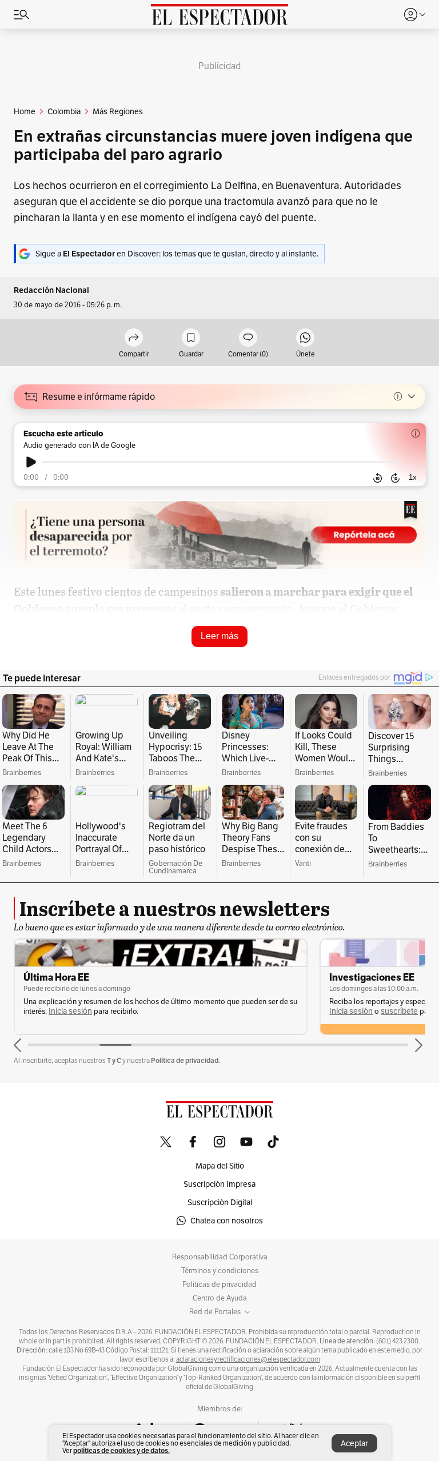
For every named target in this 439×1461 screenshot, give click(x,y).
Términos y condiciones (219, 1271)
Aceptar (354, 1443)
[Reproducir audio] (31, 462)
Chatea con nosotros (226, 1220)
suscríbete (399, 1011)
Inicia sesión (70, 1011)
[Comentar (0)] (248, 338)
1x (413, 477)
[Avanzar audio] (395, 477)
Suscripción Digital (219, 1202)
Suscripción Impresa (219, 1184)
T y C (114, 1060)
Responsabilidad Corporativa (220, 1257)
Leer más (219, 636)
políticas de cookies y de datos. (121, 1450)
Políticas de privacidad (219, 1285)
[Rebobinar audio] (377, 477)
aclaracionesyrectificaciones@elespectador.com (248, 1359)
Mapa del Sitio (219, 1166)
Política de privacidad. (185, 1060)
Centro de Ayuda (220, 1298)
